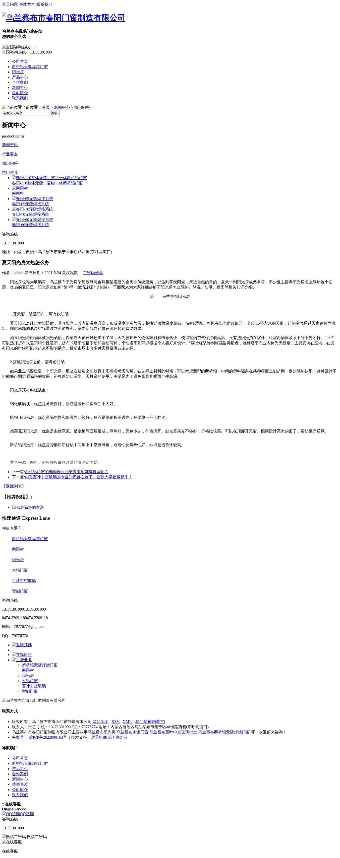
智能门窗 (20, 591)
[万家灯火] (118, 737)
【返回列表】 (14, 486)
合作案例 (20, 82)
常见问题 (10, 4)
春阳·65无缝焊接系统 (30, 204)
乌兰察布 (143, 721)
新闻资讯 (10, 145)
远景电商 (99, 737)
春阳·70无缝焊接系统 (30, 214)
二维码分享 (93, 273)
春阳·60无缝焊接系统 (30, 225)
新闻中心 (20, 87)
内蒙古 (158, 721)
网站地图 (101, 721)
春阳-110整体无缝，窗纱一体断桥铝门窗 (47, 183)
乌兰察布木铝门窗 (132, 732)
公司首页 (20, 61)
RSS (116, 721)
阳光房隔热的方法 (28, 507)
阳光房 (18, 72)
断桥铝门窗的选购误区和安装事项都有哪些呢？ (67, 472)
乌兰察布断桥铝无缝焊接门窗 (224, 732)
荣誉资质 (20, 784)
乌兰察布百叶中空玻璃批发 (173, 732)
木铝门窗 (20, 570)
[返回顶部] (22, 645)
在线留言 (27, 4)
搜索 (54, 113)
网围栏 (18, 193)
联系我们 (44, 4)
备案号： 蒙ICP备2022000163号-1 (41, 737)
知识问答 (82, 107)
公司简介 (20, 93)
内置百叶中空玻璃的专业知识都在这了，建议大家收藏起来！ (78, 477)
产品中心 (20, 77)
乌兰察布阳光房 (101, 732)
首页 (46, 107)
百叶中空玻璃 (24, 580)
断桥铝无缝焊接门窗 (30, 67)
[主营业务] (22, 660)
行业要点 (10, 154)
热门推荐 (10, 172)
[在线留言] (22, 654)
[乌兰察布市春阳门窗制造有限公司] (63, 17)
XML (127, 721)
